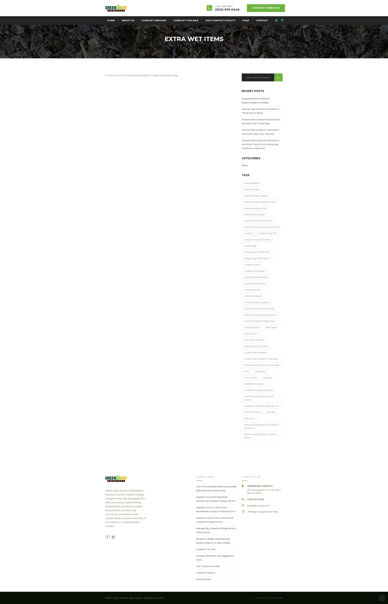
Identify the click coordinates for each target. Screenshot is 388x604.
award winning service (255, 208)
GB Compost (250, 333)
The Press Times (252, 412)
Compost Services (266, 8)
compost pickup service (256, 277)
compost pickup (252, 264)
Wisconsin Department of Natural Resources (261, 426)
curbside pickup (252, 327)
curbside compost (253, 296)
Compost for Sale (185, 20)
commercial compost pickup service (261, 227)
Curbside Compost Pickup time (259, 321)
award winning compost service (260, 201)
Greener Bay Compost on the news (261, 365)
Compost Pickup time (254, 283)
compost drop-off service (257, 239)
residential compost (254, 383)
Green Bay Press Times (256, 346)
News (245, 165)
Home (111, 20)
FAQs (245, 20)
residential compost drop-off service (258, 398)
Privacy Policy (203, 579)
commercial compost (254, 214)
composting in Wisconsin (256, 258)
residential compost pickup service (261, 405)
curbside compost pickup (256, 302)
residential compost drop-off (258, 390)
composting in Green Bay (256, 252)
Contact (262, 20)
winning (271, 412)
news (246, 371)
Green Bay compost (254, 339)
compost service (252, 289)
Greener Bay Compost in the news (261, 358)
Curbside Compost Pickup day (259, 308)
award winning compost (256, 195)
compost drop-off (268, 233)
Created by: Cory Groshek (269, 597)
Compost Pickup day (254, 271)
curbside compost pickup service (260, 314)
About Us (128, 20)
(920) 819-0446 (255, 499)
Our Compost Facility (220, 20)
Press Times (250, 377)
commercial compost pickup (258, 220)
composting (250, 245)
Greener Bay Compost (255, 352)
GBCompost (271, 327)
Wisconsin (249, 418)
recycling (267, 377)
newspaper (260, 371)
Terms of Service (205, 572)
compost (248, 233)
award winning (251, 189)
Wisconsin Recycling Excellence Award (260, 436)
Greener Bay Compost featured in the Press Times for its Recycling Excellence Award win (260, 144)
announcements (252, 183)
